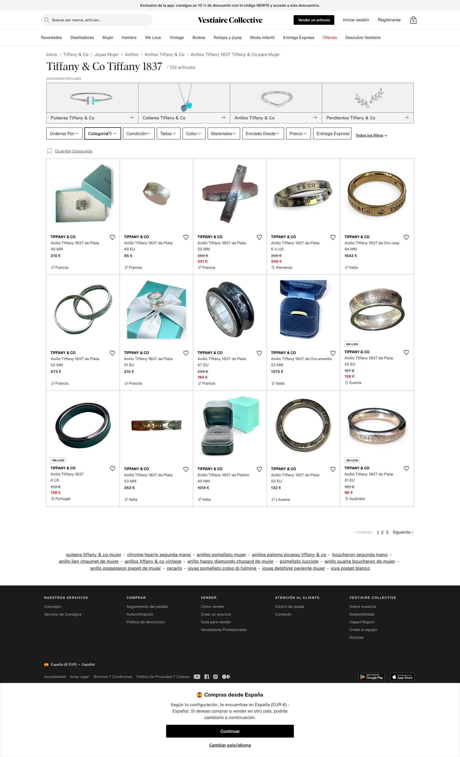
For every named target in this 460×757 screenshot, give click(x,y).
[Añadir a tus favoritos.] (112, 237)
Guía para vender (216, 622)
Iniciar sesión (356, 20)
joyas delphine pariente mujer (293, 568)
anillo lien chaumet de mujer (89, 561)
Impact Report (362, 622)
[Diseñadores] (98, 37)
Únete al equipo (363, 630)
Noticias (357, 637)
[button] (413, 20)
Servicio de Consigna (62, 614)
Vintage (177, 37)
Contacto (283, 614)
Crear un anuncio (216, 614)
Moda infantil (262, 37)
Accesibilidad (55, 676)
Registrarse (389, 20)
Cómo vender (212, 606)
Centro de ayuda (289, 606)
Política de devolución (145, 622)
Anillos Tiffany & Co (164, 54)
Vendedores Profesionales (224, 630)
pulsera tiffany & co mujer (93, 554)
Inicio (51, 54)
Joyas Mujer (107, 54)
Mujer (107, 37)
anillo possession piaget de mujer (125, 568)
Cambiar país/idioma (230, 745)
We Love (153, 37)
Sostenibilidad (362, 614)
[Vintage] (188, 37)
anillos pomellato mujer (221, 554)
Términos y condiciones (113, 676)
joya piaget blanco (350, 568)
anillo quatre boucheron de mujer (360, 561)
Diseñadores (82, 37)
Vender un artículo (314, 20)
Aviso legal (79, 676)
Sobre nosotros (363, 606)
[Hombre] (141, 37)
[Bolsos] (209, 37)
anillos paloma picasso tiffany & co (289, 554)
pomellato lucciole (299, 561)
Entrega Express (298, 37)
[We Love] (165, 37)
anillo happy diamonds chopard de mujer (230, 561)
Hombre (129, 37)
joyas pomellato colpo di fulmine (222, 568)
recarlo (174, 568)
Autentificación (139, 614)
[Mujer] (117, 37)
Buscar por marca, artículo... (77, 20)
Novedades (51, 37)
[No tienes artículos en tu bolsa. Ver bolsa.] (413, 20)
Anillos (131, 54)
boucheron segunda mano (360, 554)
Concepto (52, 606)
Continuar (230, 731)
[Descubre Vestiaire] (385, 37)
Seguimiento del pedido (147, 606)
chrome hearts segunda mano (159, 554)
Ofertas (330, 37)
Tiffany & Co (75, 54)
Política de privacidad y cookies (163, 676)
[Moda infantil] (279, 37)
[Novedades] (66, 37)
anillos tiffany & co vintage (153, 561)
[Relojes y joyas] (246, 37)
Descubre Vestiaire (363, 37)
